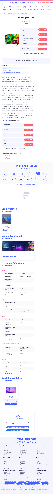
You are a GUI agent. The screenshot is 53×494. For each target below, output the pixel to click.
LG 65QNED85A (7, 158)
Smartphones (7, 445)
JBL (38, 462)
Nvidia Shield (23, 452)
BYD (5, 460)
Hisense (22, 459)
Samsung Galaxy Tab (25, 477)
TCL (21, 465)
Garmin (5, 475)
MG (4, 463)
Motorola (6, 450)
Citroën (5, 461)
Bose (38, 460)
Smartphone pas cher (33, 481)
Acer (38, 446)
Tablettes (22, 470)
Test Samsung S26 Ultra (26, 486)
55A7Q (11, 397)
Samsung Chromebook (42, 454)
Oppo (5, 451)
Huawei (5, 449)
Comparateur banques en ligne (31, 484)
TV (20, 457)
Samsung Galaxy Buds (42, 464)
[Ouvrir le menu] (2, 3)
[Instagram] (20, 442)
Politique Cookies (29, 489)
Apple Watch (7, 473)
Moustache (39, 475)
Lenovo (38, 450)
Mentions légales (5, 489)
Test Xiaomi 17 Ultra (9, 484)
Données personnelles (42, 489)
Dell (38, 449)
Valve (21, 454)
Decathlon (39, 473)
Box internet (45, 484)
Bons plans (45, 2)
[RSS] (25, 442)
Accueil (5, 13)
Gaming (21, 445)
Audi (5, 459)
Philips (21, 462)
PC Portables (40, 445)
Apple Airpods (40, 459)
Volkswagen (6, 468)
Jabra (38, 461)
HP (37, 452)
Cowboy (39, 472)
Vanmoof (39, 479)
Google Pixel (6, 447)
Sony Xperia (6, 453)
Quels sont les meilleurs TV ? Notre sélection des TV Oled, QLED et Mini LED (17, 255)
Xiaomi (5, 454)
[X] (17, 442)
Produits (10, 13)
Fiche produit (10, 400)
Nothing (39, 463)
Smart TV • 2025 (26, 21)
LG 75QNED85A (7, 157)
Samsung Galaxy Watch (9, 478)
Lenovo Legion (23, 449)
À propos (13, 489)
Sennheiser (39, 465)
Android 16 (19, 484)
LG (19, 13)
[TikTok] (33, 442)
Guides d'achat (7, 70)
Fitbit (5, 474)
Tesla (5, 467)
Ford (5, 462)
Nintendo (22, 451)
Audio (37, 457)
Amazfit (5, 472)
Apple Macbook (40, 447)
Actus (29, 2)
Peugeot (6, 464)
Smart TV (15, 13)
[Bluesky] (36, 442)
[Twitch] (30, 442)
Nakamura (39, 477)
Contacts (20, 489)
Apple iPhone (7, 446)
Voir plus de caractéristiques (26, 184)
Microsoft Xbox (23, 450)
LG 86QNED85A (7, 155)
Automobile (6, 457)
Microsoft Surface (41, 453)
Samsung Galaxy (7, 452)
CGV (51, 489)
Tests (33, 2)
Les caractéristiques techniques (11, 72)
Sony (21, 464)
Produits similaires (8, 75)
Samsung (22, 463)
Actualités (5, 68)
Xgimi (21, 467)
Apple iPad (22, 472)
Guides (39, 2)
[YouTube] (28, 442)
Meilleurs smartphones (10, 481)
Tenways (39, 478)
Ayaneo (22, 447)
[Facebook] (23, 442)
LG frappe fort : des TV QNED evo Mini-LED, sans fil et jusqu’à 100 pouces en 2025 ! (6, 228)
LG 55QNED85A (6, 120)
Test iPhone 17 (44, 481)
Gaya (38, 474)
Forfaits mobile (22, 481)
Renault (5, 465)
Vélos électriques (41, 470)
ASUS (21, 446)
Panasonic (22, 461)
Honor (38, 451)
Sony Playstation (24, 453)
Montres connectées (9, 470)
